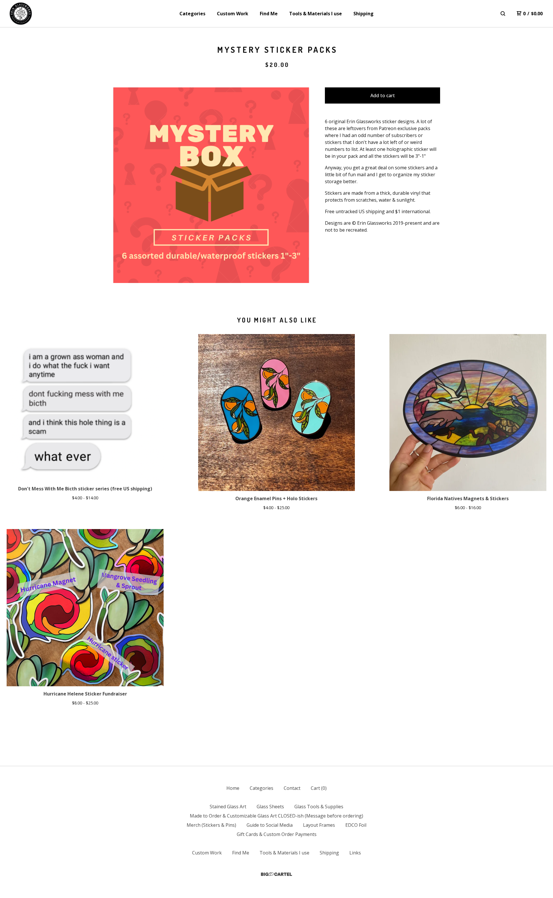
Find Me (269, 13)
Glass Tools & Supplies (318, 806)
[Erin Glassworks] (20, 13)
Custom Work (232, 13)
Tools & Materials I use (315, 13)
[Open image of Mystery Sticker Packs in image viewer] (211, 185)
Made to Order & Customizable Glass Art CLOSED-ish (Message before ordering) (276, 816)
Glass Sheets (270, 806)
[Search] (502, 13)
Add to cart (382, 95)
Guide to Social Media (270, 825)
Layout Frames (319, 825)
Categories (192, 13)
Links (355, 853)
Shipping (363, 13)
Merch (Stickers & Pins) (211, 825)
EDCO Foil (355, 825)
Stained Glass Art (228, 806)
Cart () (319, 788)
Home (232, 788)
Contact (292, 788)
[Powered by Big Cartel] (276, 874)
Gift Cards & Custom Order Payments (277, 834)
